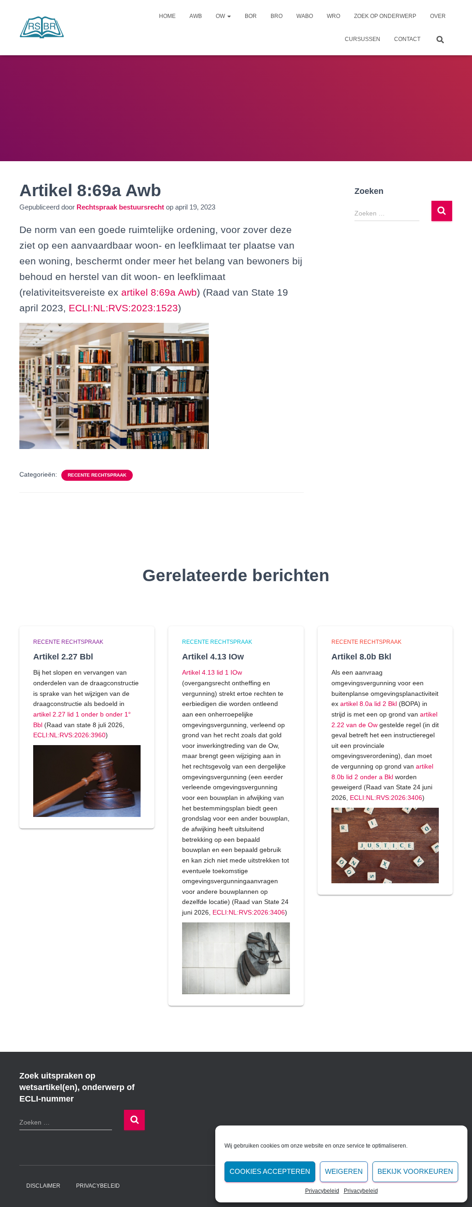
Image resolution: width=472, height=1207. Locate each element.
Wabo (304, 16)
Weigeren (344, 1171)
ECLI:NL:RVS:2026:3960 (69, 735)
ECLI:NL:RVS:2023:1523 (123, 308)
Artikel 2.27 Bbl (63, 656)
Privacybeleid (322, 1191)
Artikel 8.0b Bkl (361, 656)
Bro (277, 16)
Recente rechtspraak (97, 475)
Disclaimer (43, 1186)
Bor (251, 16)
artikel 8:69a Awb (159, 292)
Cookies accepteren (270, 1171)
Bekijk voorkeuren (415, 1171)
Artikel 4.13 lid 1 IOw (212, 672)
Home (167, 16)
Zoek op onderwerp (385, 16)
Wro (333, 16)
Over (438, 16)
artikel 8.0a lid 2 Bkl (368, 703)
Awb (195, 16)
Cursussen (362, 39)
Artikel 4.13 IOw (213, 656)
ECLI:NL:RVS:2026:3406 (248, 912)
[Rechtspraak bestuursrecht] (41, 27)
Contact (407, 39)
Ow (221, 16)
